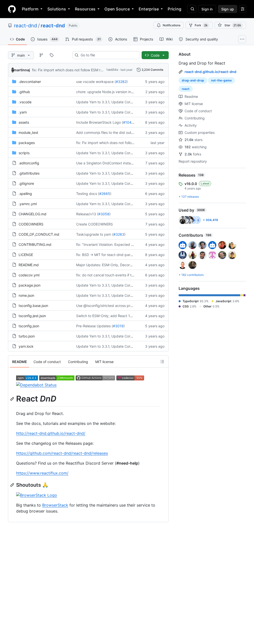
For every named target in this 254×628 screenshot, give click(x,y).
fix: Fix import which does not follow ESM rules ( (70, 70)
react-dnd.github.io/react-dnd (210, 72)
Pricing (174, 8)
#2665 (104, 193)
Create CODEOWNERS (94, 224)
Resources (85, 8)
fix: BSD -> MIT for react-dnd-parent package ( (114, 255)
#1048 (128, 122)
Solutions (56, 8)
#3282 (121, 81)
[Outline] (162, 362)
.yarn (23, 112)
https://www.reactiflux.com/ (42, 473)
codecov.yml (29, 275)
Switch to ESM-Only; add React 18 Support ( (112, 316)
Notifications (171, 25)
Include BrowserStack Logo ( (99, 122)
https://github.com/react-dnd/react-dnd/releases (62, 453)
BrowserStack (55, 505)
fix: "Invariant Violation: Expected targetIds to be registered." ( (126, 244)
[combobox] (108, 55)
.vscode (25, 102)
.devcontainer (30, 81)
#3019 (118, 326)
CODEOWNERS (31, 224)
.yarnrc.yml (28, 204)
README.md (29, 265)
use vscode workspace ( (96, 81)
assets (24, 122)
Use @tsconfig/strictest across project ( (108, 305)
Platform (30, 8)
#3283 (118, 234)
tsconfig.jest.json (32, 316)
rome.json (26, 295)
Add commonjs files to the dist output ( (107, 132)
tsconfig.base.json (33, 305)
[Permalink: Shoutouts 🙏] (12, 484)
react (186, 89)
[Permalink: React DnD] (12, 398)
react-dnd (25, 26)
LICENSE (26, 255)
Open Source (117, 8)
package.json (29, 285)
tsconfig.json (29, 326)
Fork (201, 25)
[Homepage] (12, 9)
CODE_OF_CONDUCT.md (39, 234)
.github (24, 92)
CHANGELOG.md (32, 214)
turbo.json (27, 336)
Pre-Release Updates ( (94, 326)
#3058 (103, 214)
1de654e (112, 70)
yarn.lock (26, 346)
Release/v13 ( (87, 214)
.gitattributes (29, 173)
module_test (28, 132)
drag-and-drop (193, 80)
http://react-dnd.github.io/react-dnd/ (50, 433)
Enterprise (149, 8)
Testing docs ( (87, 193)
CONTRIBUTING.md (35, 244)
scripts (24, 153)
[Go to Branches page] (41, 55)
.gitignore (26, 183)
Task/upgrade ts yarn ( (94, 234)
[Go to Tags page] (51, 55)
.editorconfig (29, 163)
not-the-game (221, 80)
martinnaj (22, 70)
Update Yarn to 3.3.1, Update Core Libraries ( (112, 102)
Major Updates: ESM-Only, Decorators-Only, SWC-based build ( (128, 265)
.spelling (25, 193)
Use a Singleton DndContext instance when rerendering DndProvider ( (133, 163)
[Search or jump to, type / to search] (191, 9)
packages (27, 143)
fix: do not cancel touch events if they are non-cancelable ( (124, 275)
